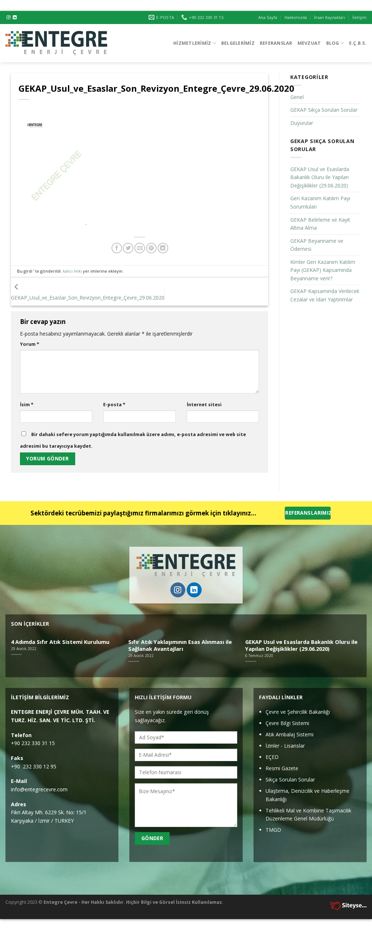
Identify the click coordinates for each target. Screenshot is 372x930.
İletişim (359, 17)
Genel (297, 97)
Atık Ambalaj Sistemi (290, 734)
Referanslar (276, 43)
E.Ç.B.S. (358, 43)
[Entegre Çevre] (56, 43)
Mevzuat (309, 43)
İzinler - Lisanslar (285, 745)
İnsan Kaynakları (329, 17)
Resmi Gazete (282, 768)
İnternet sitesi (204, 404)
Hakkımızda (295, 17)
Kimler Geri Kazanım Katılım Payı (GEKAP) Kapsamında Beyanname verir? (322, 270)
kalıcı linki (72, 271)
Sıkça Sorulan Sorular (290, 779)
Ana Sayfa (267, 17)
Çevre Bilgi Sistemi (287, 723)
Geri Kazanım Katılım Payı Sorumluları (320, 202)
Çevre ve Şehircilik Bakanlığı (298, 711)
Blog (332, 43)
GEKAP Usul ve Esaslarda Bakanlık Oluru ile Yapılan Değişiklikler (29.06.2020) (319, 177)
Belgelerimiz (238, 43)
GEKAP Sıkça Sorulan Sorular (323, 109)
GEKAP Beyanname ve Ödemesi (316, 245)
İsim (26, 404)
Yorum (29, 344)
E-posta (114, 404)
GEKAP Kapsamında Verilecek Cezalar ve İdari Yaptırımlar (324, 295)
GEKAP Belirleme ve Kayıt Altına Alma (320, 223)
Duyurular (301, 122)
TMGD (273, 829)
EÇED (272, 756)
